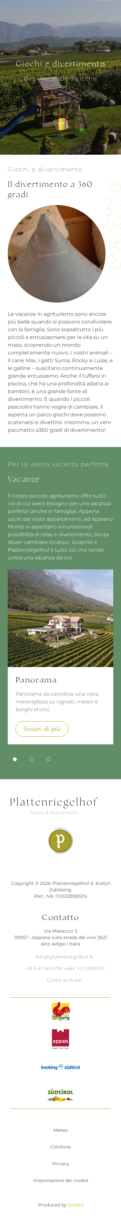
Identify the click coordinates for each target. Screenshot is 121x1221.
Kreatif (75, 1205)
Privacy (60, 1164)
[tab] (15, 759)
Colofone (60, 1147)
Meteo (61, 1130)
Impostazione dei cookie (60, 1180)
